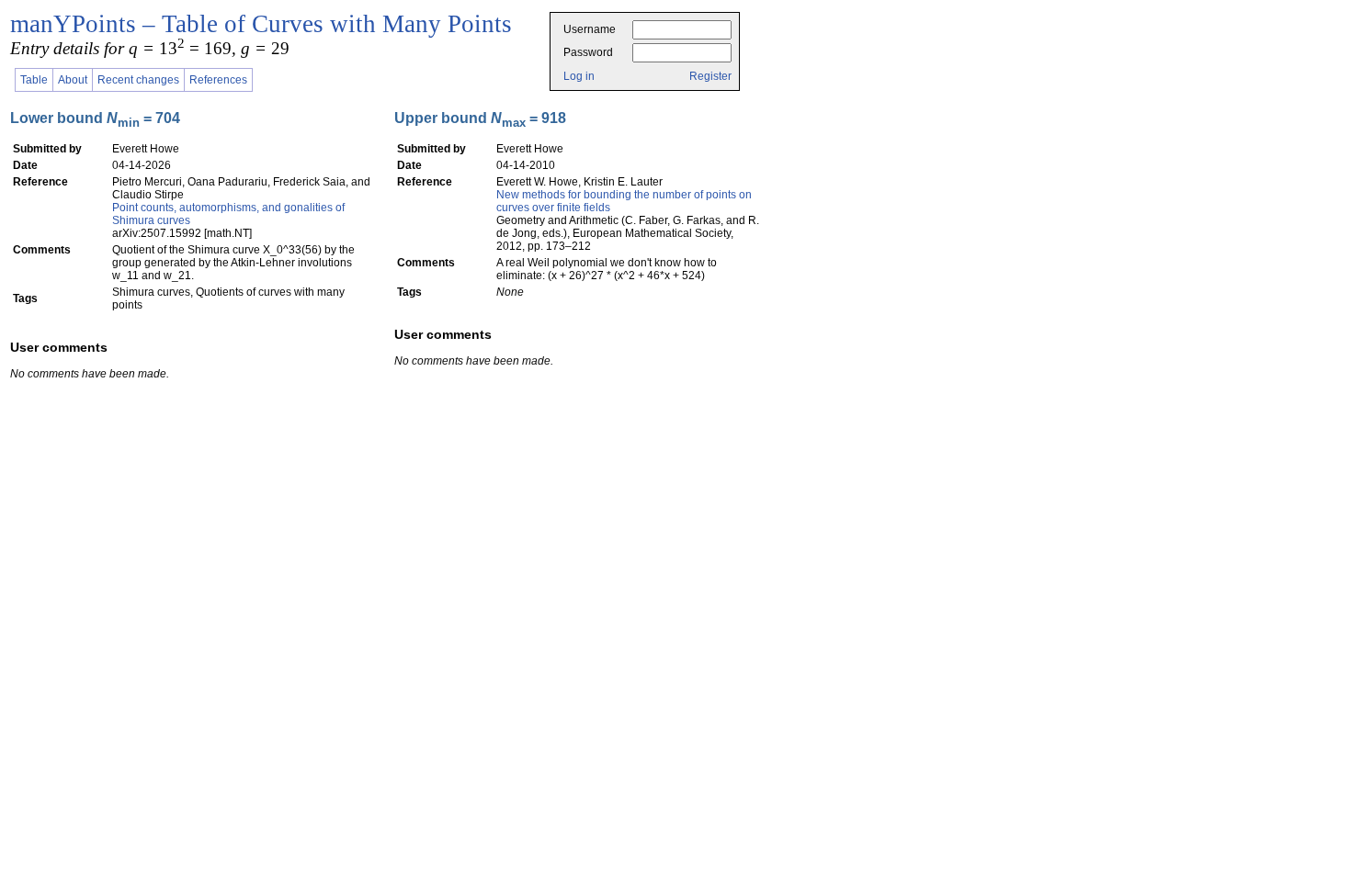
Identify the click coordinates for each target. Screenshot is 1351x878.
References (218, 79)
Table (34, 79)
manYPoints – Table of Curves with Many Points (261, 24)
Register (710, 76)
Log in (579, 76)
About (72, 79)
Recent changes (138, 79)
